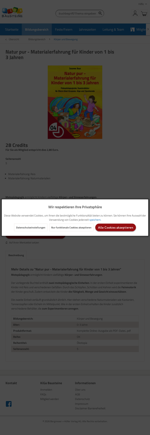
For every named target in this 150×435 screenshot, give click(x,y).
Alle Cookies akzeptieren (115, 227)
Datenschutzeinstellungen (30, 227)
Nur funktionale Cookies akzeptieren (71, 227)
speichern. (95, 219)
